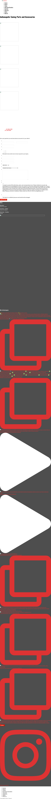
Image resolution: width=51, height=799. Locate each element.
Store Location (5, 149)
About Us (6, 13)
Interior (5, 4)
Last (28, 142)
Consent (4, 182)
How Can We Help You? (6, 169)
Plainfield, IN (8, 152)
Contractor (6, 10)
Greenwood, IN (9, 151)
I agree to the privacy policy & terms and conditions (14, 183)
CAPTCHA (4, 180)
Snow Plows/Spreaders (8, 7)
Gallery (5, 12)
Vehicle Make (4, 158)
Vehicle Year (4, 155)
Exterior (5, 3)
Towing (5, 6)
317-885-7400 (9, 129)
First (15, 142)
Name (3, 140)
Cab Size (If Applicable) (6, 166)
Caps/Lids (6, 9)
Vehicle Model (5, 161)
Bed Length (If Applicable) (7, 163)
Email (3, 144)
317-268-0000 (8, 130)
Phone (3, 146)
